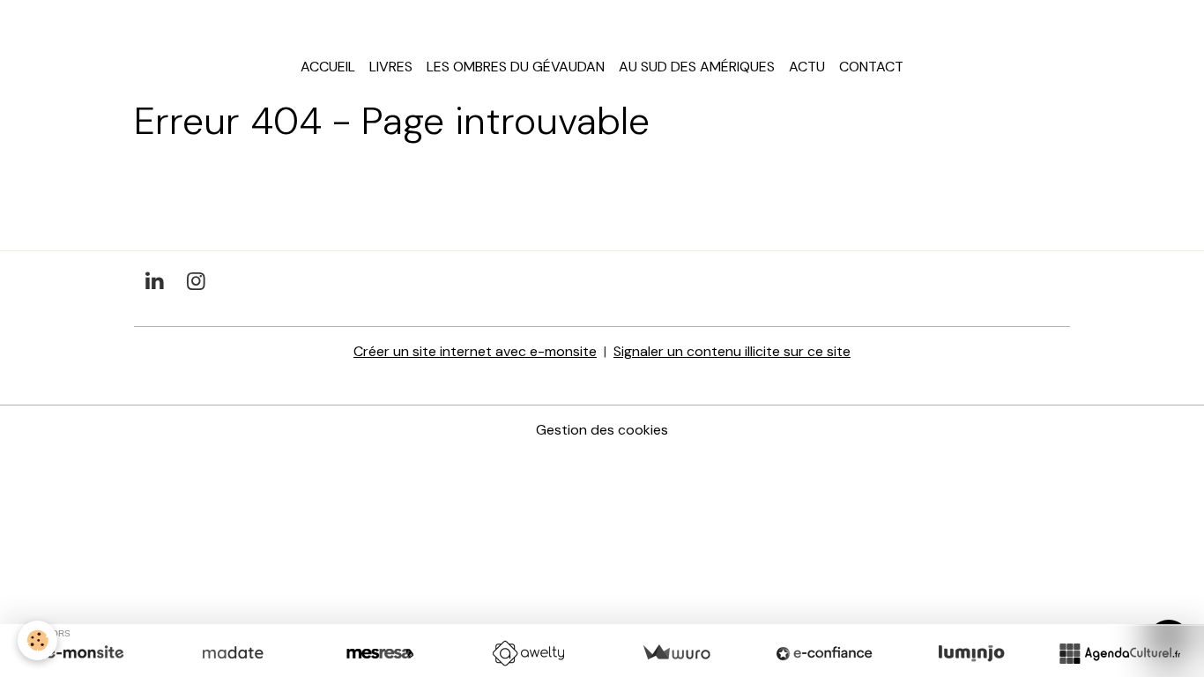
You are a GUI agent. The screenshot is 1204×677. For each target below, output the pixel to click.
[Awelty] (528, 653)
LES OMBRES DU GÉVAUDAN (516, 66)
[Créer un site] (85, 653)
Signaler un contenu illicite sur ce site (732, 351)
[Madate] (233, 653)
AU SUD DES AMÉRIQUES (697, 66)
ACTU (807, 66)
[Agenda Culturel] (1119, 653)
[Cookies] (37, 640)
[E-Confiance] (824, 653)
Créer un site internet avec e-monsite (475, 351)
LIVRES (390, 66)
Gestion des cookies (602, 429)
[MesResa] (380, 653)
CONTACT (871, 66)
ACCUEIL (328, 66)
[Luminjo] (971, 653)
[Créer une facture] (676, 653)
